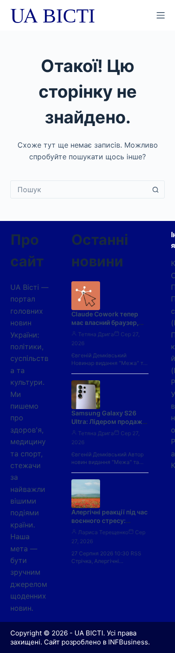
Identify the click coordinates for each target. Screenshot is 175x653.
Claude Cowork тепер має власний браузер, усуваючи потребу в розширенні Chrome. (105, 326)
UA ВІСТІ (52, 14)
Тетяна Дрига (96, 334)
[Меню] (161, 15)
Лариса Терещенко (103, 532)
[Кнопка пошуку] (155, 189)
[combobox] (79, 189)
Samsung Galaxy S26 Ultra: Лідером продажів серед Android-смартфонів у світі (109, 425)
